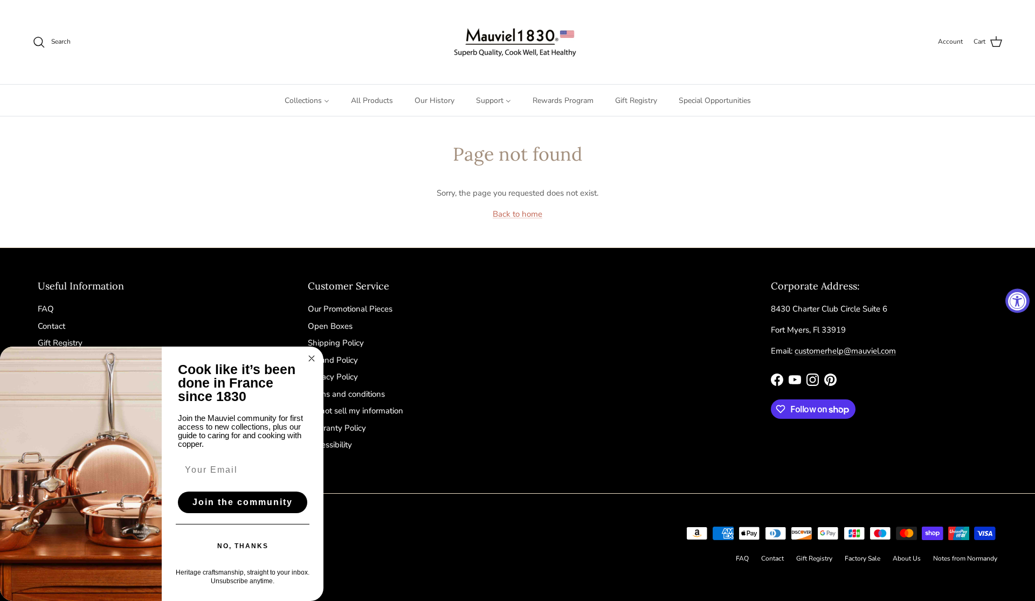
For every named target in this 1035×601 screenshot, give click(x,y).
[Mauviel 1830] (518, 42)
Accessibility (330, 444)
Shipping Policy (336, 342)
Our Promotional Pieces (350, 308)
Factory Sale (862, 558)
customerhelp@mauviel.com (845, 351)
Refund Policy (333, 360)
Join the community (242, 502)
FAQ (46, 308)
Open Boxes (330, 326)
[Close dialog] (311, 358)
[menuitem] (307, 100)
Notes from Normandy (965, 558)
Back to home (517, 214)
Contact (51, 326)
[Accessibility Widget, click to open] (1017, 300)
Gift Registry (60, 342)
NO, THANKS (242, 546)
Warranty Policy (337, 428)
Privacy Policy (333, 376)
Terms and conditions (346, 394)
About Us (907, 558)
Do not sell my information (355, 410)
